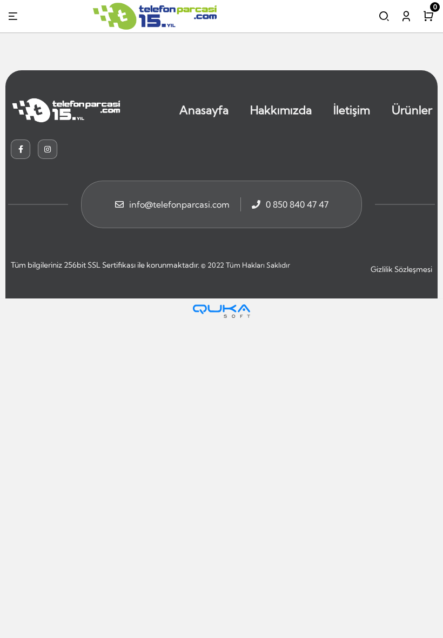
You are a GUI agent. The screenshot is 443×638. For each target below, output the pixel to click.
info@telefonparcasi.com (179, 204)
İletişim (351, 110)
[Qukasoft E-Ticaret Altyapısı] (221, 311)
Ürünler (412, 110)
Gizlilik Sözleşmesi (401, 269)
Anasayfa (204, 110)
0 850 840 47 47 (297, 204)
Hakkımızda (281, 110)
